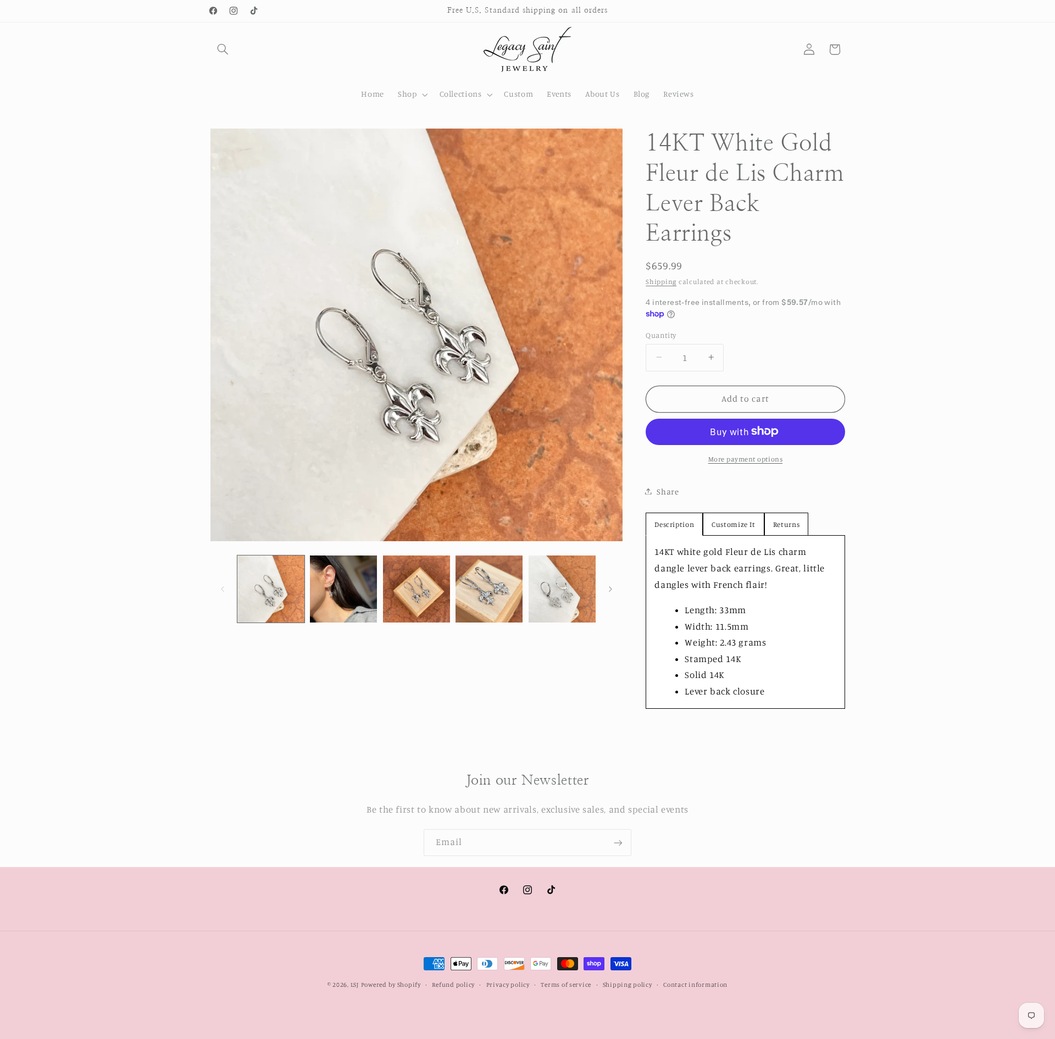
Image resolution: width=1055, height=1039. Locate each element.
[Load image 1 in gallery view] (270, 589)
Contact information (695, 984)
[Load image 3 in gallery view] (416, 589)
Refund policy (453, 984)
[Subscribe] (618, 842)
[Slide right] (610, 589)
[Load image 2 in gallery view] (343, 589)
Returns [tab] (786, 524)
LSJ (355, 984)
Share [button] (668, 491)
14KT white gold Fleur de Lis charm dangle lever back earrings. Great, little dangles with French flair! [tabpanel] (739, 621)
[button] (223, 49)
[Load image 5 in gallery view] (562, 589)
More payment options (745, 458)
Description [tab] (674, 524)
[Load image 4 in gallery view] (489, 589)
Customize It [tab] (734, 524)
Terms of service (566, 984)
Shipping (661, 281)
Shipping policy (627, 984)
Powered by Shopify (391, 984)
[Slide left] (222, 589)
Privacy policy (508, 984)
